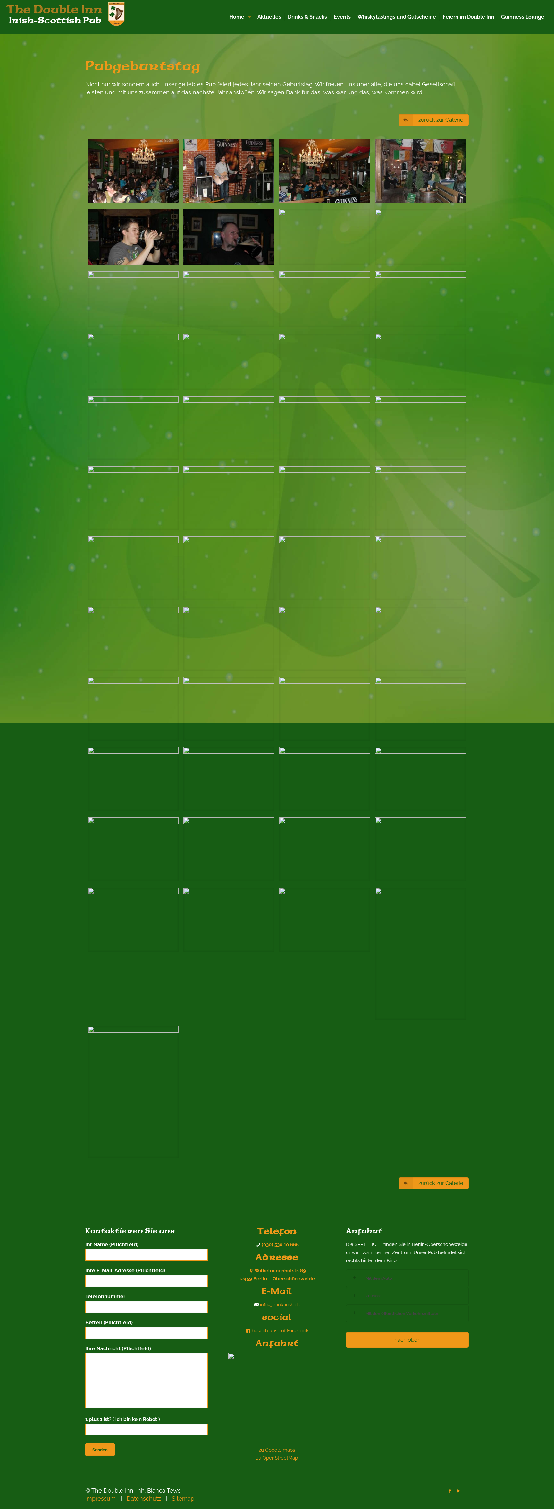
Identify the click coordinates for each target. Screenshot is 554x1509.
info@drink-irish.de (280, 1305)
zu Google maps (277, 1450)
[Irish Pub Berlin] (70, 16)
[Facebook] (450, 1491)
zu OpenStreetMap (277, 1458)
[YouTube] (459, 1491)
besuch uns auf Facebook (280, 1331)
